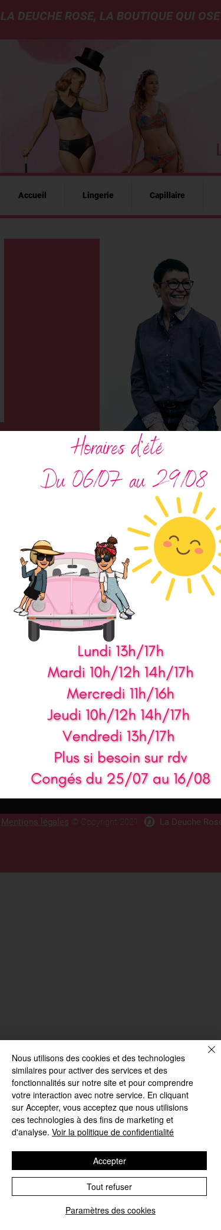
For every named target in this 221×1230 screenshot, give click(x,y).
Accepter (109, 1161)
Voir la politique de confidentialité (113, 1132)
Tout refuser (109, 1186)
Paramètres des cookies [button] (110, 1210)
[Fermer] (204, 1056)
